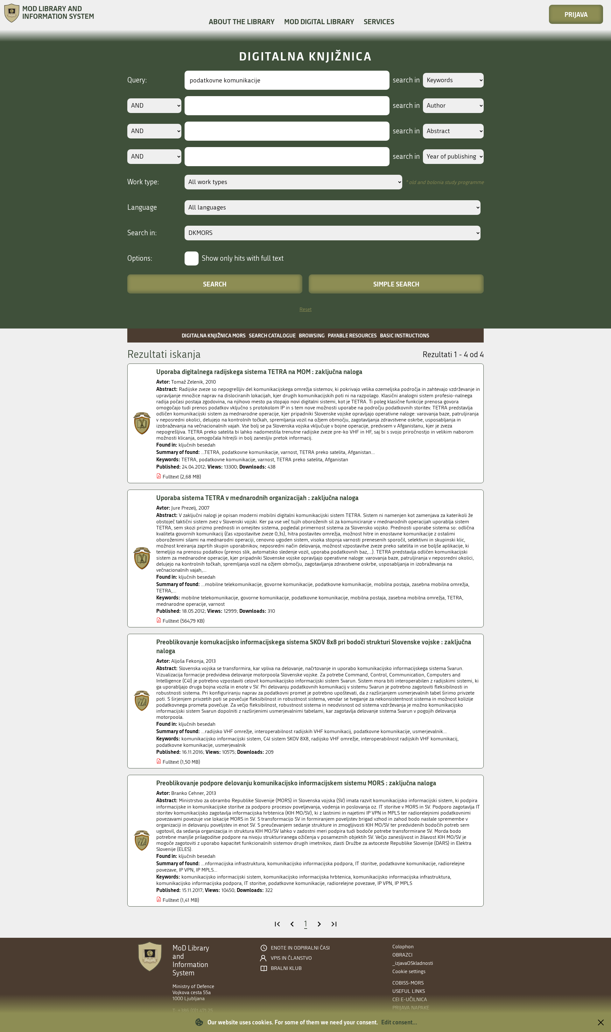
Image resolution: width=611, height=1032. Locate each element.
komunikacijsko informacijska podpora (199, 883)
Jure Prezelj (183, 508)
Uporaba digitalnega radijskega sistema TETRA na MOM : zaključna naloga (259, 371)
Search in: (142, 233)
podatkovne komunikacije (227, 459)
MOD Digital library (319, 21)
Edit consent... (399, 1022)
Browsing (312, 335)
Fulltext (171, 477)
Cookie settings (408, 971)
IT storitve (255, 883)
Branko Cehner (187, 793)
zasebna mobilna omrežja (416, 598)
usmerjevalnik (230, 745)
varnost (266, 459)
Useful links (408, 991)
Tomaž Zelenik (187, 382)
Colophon (403, 947)
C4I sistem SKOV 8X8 (286, 739)
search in (406, 80)
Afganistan (336, 459)
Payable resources (352, 335)
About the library (242, 21)
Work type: (143, 182)
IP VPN (384, 883)
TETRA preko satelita (299, 459)
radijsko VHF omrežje (334, 739)
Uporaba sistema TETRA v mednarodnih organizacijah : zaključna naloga (257, 497)
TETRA (188, 459)
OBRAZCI (402, 955)
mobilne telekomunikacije (209, 598)
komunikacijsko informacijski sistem (221, 739)
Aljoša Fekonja (187, 661)
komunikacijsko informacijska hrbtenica (307, 877)
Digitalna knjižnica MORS (214, 335)
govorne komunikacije (265, 598)
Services (379, 21)
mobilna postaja (368, 598)
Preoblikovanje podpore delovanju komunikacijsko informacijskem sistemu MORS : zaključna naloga (296, 782)
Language (142, 207)
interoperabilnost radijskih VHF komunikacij (409, 739)
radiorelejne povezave (351, 883)
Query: (137, 80)
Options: (139, 258)
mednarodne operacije (181, 604)
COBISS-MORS (408, 983)
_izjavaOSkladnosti (412, 963)
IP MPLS (403, 883)
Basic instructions (404, 335)
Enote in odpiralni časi (300, 948)
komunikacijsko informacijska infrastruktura (401, 877)
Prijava (576, 14)
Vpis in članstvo (291, 958)
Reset (305, 309)
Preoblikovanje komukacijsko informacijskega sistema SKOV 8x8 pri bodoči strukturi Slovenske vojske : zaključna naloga (313, 646)
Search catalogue (272, 335)
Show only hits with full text (243, 258)
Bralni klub (286, 968)
